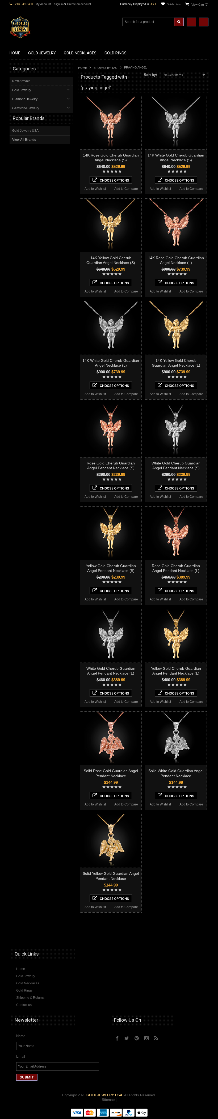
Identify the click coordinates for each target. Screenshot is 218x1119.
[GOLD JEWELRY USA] (20, 35)
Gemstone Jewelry (25, 108)
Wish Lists (174, 4)
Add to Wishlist (95, 189)
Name (20, 1036)
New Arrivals (21, 81)
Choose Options (114, 180)
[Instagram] (146, 1038)
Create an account (79, 4)
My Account (43, 4)
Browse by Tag (106, 67)
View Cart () (199, 4)
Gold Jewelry (21, 90)
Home (82, 67)
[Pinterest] (137, 1038)
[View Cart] (203, 22)
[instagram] (168, 1037)
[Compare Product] (191, 22)
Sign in (58, 4)
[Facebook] (117, 1038)
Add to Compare (126, 189)
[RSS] (156, 1038)
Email (20, 1056)
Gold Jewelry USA (25, 131)
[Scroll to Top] (201, 933)
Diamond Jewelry (24, 99)
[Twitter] (126, 1038)
